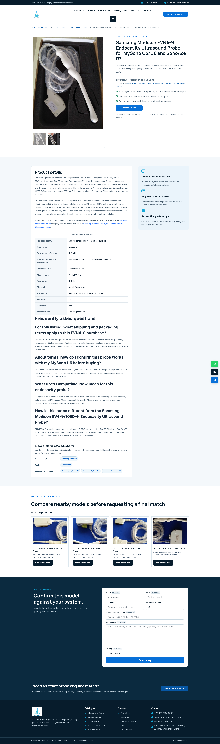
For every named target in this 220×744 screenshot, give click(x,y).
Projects (91, 10)
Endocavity (66, 465)
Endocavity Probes (59, 27)
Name (108, 592)
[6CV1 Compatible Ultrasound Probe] (170, 531)
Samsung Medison (69, 459)
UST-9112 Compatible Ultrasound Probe (47, 549)
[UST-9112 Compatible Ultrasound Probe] (50, 531)
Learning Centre (120, 10)
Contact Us (147, 10)
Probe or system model (115, 612)
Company (110, 602)
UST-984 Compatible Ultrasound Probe (87, 549)
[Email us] (214, 372)
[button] (113, 19)
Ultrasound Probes (44, 27)
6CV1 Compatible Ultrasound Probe (169, 548)
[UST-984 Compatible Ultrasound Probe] (90, 531)
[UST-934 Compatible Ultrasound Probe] (130, 531)
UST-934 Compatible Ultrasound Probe (127, 549)
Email (148, 592)
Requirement (111, 622)
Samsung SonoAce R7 (112, 471)
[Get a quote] (214, 380)
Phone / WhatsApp (153, 602)
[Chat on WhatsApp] (214, 364)
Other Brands (39, 555)
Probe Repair (104, 10)
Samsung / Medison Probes (78, 27)
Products (78, 10)
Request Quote (42, 562)
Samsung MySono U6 (90, 471)
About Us (135, 10)
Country (109, 649)
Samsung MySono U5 (70, 471)
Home (33, 27)
